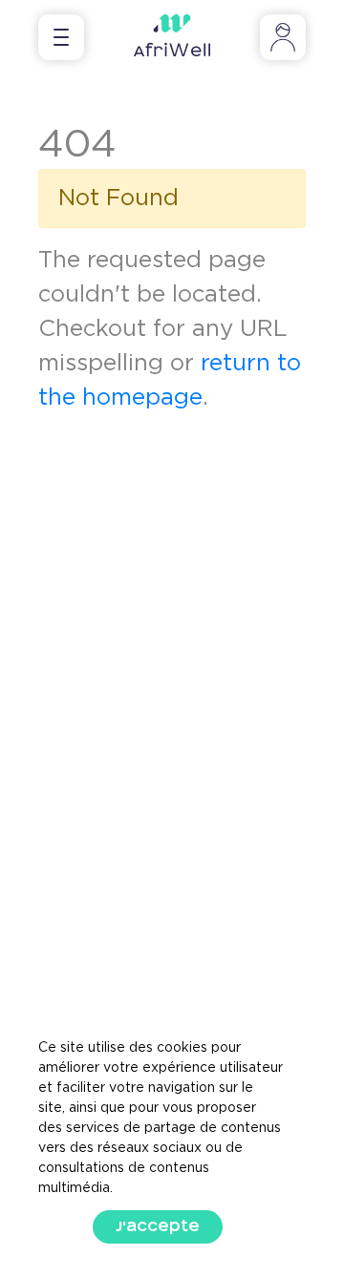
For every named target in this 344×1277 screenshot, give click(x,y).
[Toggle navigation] (61, 37)
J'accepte (158, 1226)
